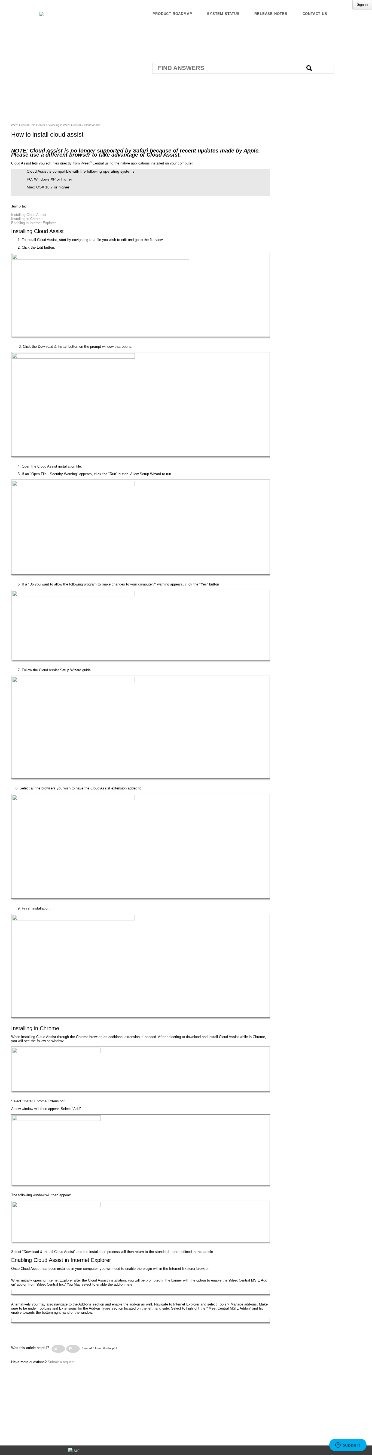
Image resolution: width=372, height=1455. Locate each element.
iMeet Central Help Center (28, 125)
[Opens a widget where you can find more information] (348, 1445)
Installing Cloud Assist (28, 215)
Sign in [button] (362, 4)
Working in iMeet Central (64, 125)
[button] (58, 1349)
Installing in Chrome (26, 219)
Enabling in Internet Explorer (33, 223)
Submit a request (61, 1362)
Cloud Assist (92, 125)
